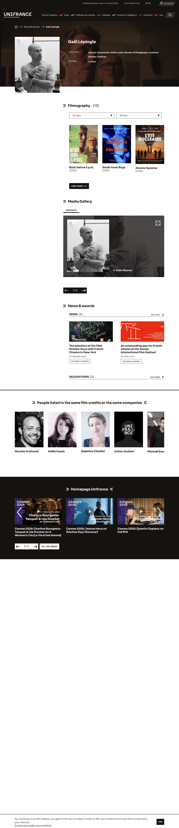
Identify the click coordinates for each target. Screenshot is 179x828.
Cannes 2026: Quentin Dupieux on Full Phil (141, 530)
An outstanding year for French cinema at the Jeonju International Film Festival (141, 349)
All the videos (49, 546)
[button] (158, 223)
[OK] (160, 822)
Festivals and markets (85, 15)
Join (161, 15)
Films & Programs (49, 15)
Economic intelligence (127, 15)
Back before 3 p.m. (81, 167)
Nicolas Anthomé (27, 451)
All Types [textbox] (76, 115)
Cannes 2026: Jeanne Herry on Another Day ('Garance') (86, 530)
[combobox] (91, 115)
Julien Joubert (124, 451)
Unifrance (148, 15)
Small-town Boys (113, 167)
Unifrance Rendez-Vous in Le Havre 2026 (100, 3)
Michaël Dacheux (158, 451)
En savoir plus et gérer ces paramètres (33, 825)
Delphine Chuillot (93, 451)
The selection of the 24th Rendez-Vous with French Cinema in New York (86, 349)
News (66, 15)
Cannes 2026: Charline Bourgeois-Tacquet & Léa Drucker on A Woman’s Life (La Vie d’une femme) (38, 532)
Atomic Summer (146, 168)
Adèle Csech (56, 451)
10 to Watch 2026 (132, 3)
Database (106, 15)
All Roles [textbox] (124, 115)
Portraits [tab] (71, 210)
